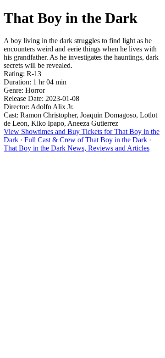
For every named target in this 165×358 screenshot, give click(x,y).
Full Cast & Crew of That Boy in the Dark (85, 140)
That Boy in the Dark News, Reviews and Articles (76, 148)
